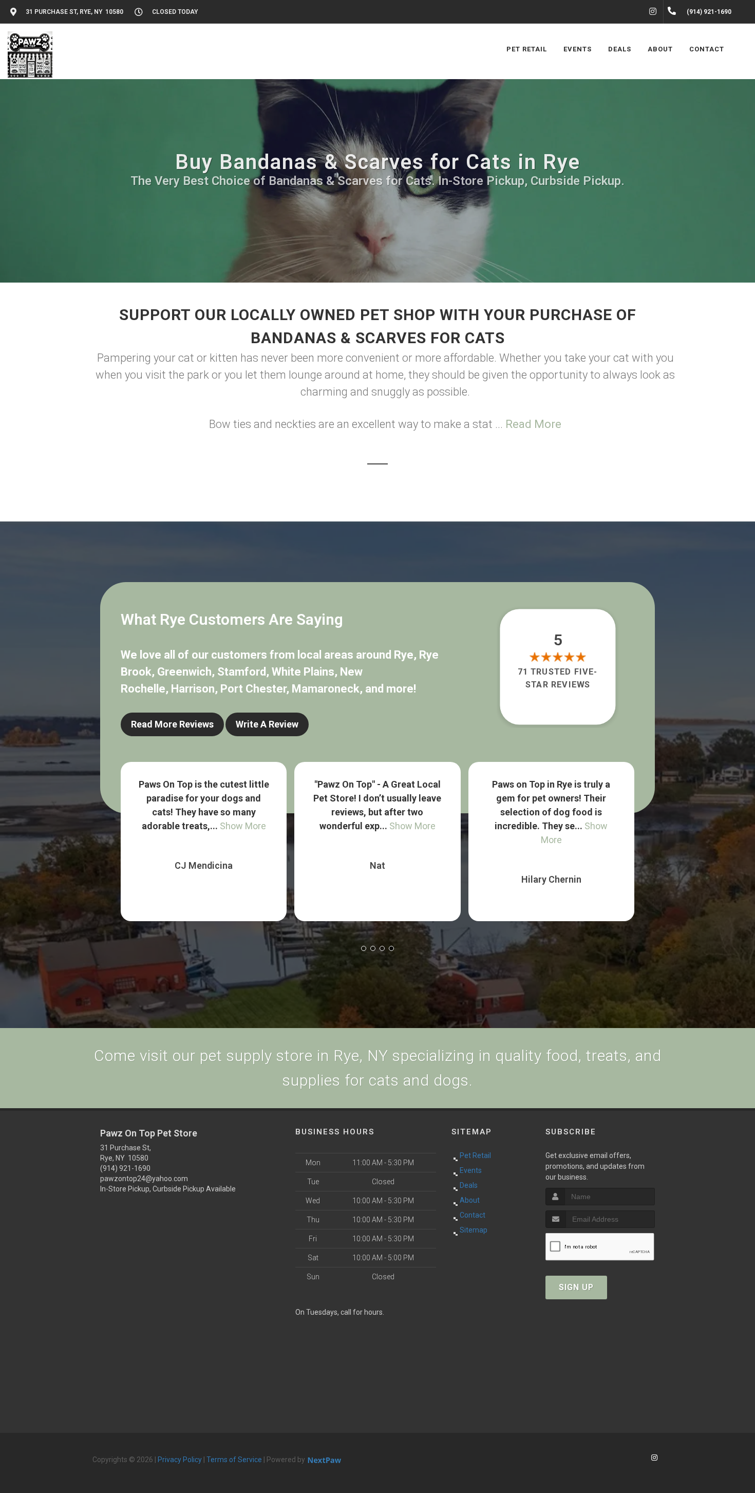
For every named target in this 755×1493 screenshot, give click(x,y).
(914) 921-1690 (125, 1168)
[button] (363, 948)
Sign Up (576, 1287)
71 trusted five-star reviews (558, 678)
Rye (403, 654)
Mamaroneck (326, 688)
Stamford (241, 671)
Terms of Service (234, 1459)
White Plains (303, 671)
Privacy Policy (180, 1459)
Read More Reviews (172, 724)
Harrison (193, 688)
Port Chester (253, 688)
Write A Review (267, 724)
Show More (239, 825)
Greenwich (184, 671)
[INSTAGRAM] (653, 12)
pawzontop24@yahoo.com (144, 1178)
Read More (533, 424)
